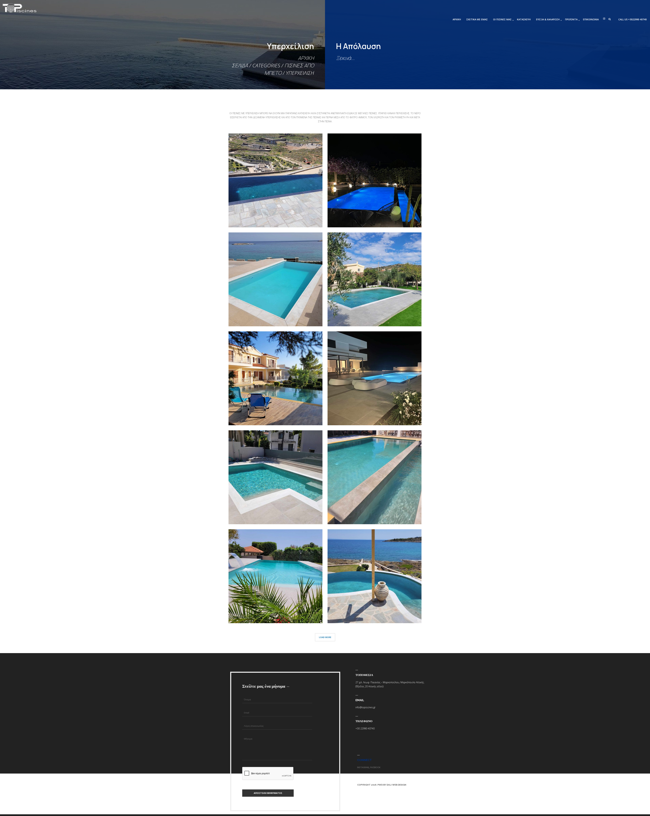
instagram (363, 767)
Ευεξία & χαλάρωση (548, 19)
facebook (375, 767)
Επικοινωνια (591, 19)
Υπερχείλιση (260, 217)
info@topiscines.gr (365, 707)
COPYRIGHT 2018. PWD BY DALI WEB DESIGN (381, 785)
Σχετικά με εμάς (477, 19)
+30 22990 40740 (365, 728)
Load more (325, 637)
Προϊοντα (571, 19)
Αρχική (457, 19)
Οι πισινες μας (502, 19)
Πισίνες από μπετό (243, 217)
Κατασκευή (524, 19)
